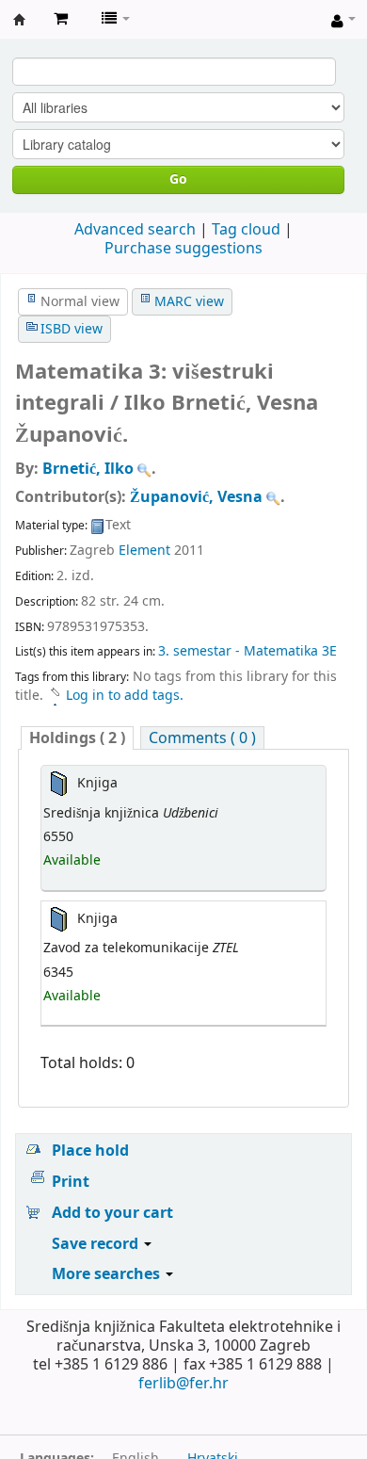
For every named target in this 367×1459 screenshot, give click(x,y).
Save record (97, 1244)
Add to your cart (112, 1213)
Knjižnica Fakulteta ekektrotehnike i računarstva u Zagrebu (19, 19)
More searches (108, 1274)
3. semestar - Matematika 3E (247, 651)
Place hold (90, 1151)
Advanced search (135, 230)
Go (178, 179)
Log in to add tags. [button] (125, 695)
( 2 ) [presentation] (77, 738)
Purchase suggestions (183, 248)
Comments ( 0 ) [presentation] (202, 738)
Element (144, 550)
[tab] (77, 738)
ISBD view (71, 329)
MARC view (189, 302)
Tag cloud (246, 230)
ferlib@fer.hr (183, 1383)
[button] (61, 19)
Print (70, 1182)
